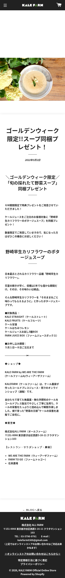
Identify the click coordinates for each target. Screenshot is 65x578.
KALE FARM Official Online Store (37, 570)
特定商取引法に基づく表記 (32, 560)
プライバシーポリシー (32, 564)
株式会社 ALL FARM (32, 525)
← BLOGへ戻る (32, 509)
